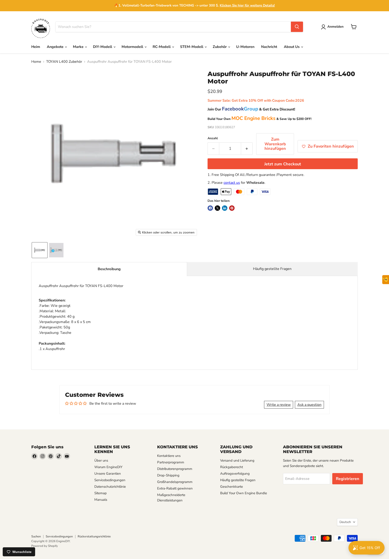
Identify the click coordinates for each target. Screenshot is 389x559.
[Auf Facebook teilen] (210, 208)
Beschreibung (109, 269)
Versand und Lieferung (237, 460)
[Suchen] (297, 27)
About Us (292, 46)
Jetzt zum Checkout (282, 164)
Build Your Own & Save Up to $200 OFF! (259, 119)
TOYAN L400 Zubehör (64, 62)
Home (36, 62)
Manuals (100, 499)
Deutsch (345, 522)
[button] (333, 27)
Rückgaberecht (231, 467)
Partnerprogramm (170, 462)
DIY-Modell (103, 46)
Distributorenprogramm (174, 469)
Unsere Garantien (107, 473)
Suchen (36, 536)
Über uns (101, 460)
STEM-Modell (192, 46)
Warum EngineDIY (108, 467)
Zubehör (220, 46)
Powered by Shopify (44, 546)
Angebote (55, 46)
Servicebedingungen (109, 480)
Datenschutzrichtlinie (110, 486)
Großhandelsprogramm (174, 482)
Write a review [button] (279, 404)
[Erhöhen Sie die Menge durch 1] (247, 148)
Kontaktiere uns (169, 455)
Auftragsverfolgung (235, 473)
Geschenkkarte (231, 486)
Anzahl (213, 138)
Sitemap (100, 493)
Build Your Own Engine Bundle (243, 493)
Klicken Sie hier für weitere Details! (247, 5)
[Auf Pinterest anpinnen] (232, 208)
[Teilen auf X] (217, 208)
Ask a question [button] (309, 404)
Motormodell (133, 46)
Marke (78, 46)
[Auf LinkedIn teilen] (224, 208)
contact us (232, 182)
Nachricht (269, 46)
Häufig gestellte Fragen (272, 268)
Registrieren (347, 478)
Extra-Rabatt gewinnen (175, 488)
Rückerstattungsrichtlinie (94, 536)
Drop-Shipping (168, 475)
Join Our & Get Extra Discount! (251, 109)
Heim (35, 46)
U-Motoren (245, 46)
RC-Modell (162, 46)
